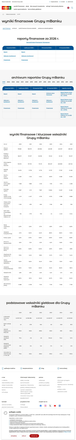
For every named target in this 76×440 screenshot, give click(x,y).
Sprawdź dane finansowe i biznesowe (38, 42)
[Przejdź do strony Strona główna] (3, 14)
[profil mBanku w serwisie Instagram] (45, 406)
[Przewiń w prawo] (72, 82)
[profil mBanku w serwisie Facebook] (40, 406)
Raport (5, 52)
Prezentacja (7, 60)
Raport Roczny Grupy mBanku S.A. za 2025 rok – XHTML (66, 94)
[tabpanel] (38, 103)
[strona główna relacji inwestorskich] (6, 8)
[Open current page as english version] (68, 8)
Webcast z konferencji (10, 56)
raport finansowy (6, 28)
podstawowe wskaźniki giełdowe (45, 28)
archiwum (14, 28)
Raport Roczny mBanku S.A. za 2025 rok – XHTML (66, 108)
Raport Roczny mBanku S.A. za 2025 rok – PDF (66, 115)
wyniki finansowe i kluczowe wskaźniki (27, 28)
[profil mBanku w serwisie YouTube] (55, 406)
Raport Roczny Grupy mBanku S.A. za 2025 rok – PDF (66, 101)
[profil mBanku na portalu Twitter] (50, 406)
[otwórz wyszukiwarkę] (72, 8)
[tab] (3, 82)
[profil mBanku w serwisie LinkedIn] (59, 406)
